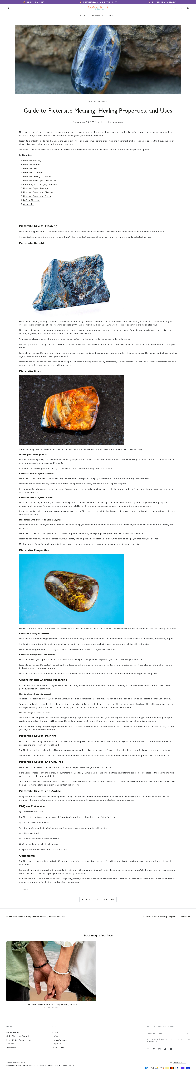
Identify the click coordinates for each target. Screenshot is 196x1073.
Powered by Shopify (13, 1065)
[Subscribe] (188, 1033)
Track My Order (59, 1040)
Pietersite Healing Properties (37, 176)
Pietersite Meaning (32, 160)
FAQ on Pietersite (31, 200)
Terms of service (54, 1065)
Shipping (56, 1044)
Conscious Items (19, 1062)
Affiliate (10, 1044)
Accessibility (58, 1047)
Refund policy (28, 1065)
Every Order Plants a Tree (18, 1040)
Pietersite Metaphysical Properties (39, 180)
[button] (7, 8)
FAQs (55, 1036)
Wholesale (11, 1047)
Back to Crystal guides (100, 899)
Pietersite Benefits (31, 164)
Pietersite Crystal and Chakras (38, 192)
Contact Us (57, 1032)
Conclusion (28, 204)
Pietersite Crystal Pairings (35, 188)
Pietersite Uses (30, 168)
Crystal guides (100, 101)
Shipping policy (68, 1065)
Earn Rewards (13, 1032)
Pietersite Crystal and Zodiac (37, 196)
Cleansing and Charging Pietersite (40, 184)
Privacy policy (41, 1065)
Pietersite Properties (33, 172)
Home (90, 101)
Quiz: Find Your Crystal (17, 1036)
